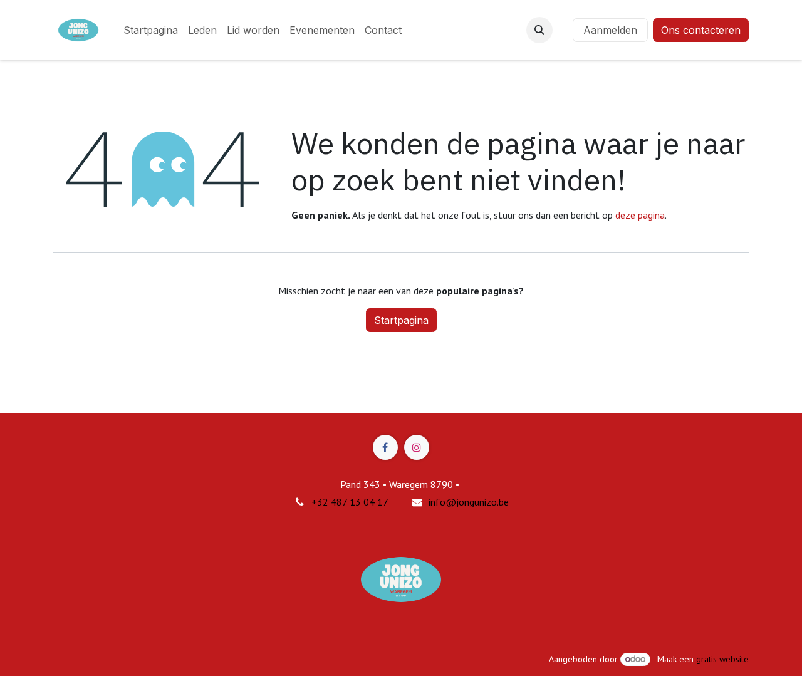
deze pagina (640, 215)
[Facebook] (385, 447)
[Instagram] (416, 447)
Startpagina (401, 320)
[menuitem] (150, 30)
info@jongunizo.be (469, 502)
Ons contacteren (701, 30)
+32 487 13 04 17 (349, 502)
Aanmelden (610, 30)
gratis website (722, 659)
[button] (539, 30)
